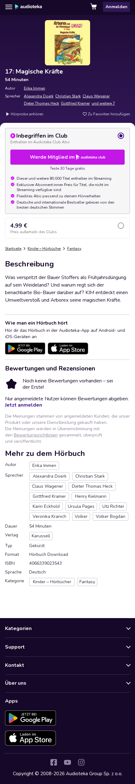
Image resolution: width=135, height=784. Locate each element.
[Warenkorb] (94, 7)
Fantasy (74, 248)
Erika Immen (34, 88)
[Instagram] (81, 762)
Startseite (13, 248)
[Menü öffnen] (9, 7)
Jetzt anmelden (23, 405)
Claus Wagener (96, 96)
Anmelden (116, 7)
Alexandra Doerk (38, 96)
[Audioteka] (28, 7)
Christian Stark (68, 96)
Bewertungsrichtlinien (36, 435)
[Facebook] (53, 762)
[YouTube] (67, 762)
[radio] (67, 138)
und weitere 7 (103, 103)
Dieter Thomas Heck (41, 103)
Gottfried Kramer (75, 103)
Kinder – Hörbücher (44, 248)
